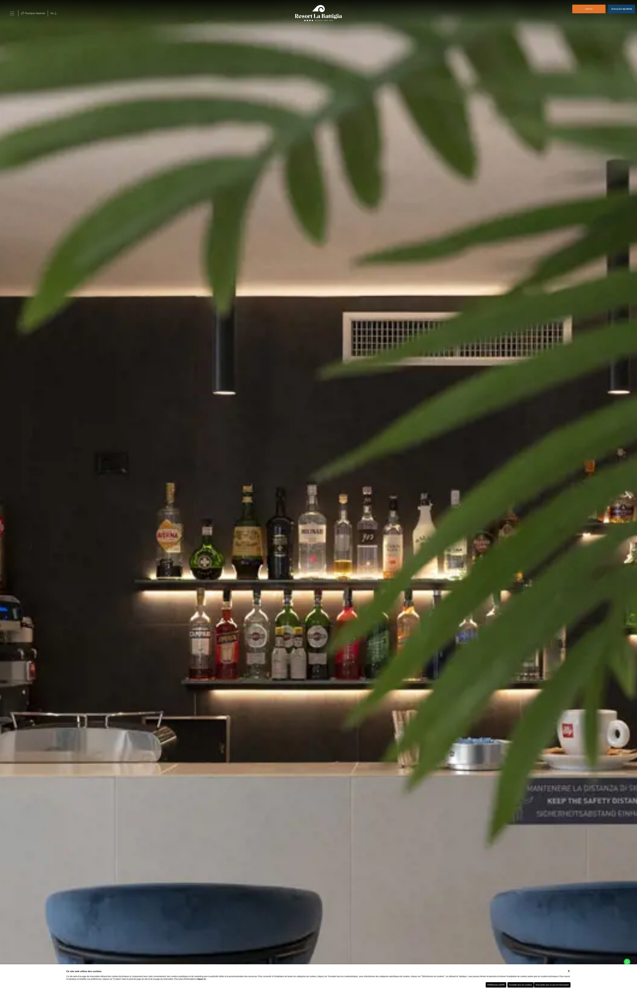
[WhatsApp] (627, 962)
